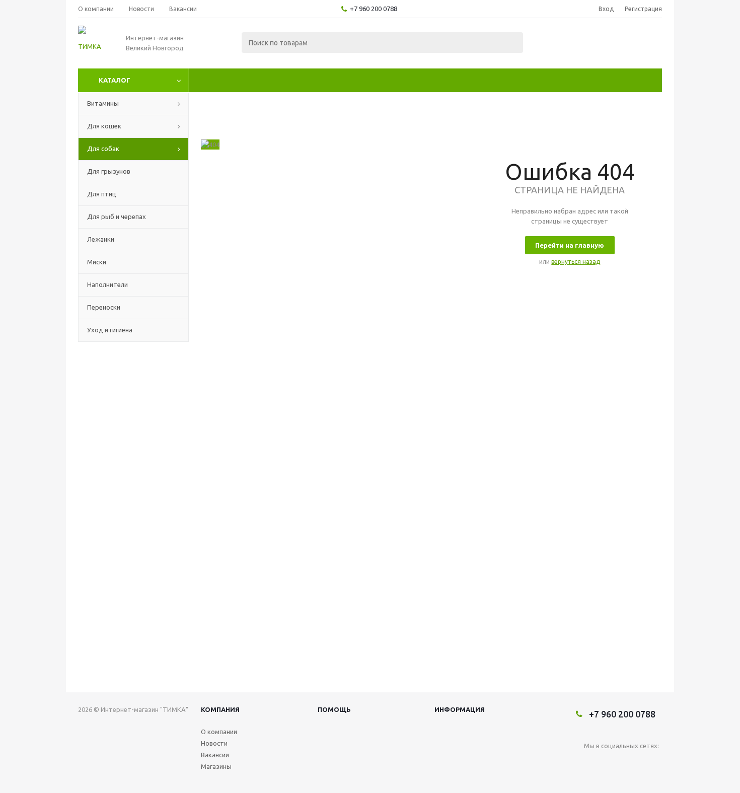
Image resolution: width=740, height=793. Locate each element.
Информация (459, 709)
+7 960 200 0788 (373, 8)
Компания (220, 709)
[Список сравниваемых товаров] (551, 43)
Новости (214, 743)
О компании (219, 731)
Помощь (334, 709)
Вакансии (215, 754)
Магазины (216, 766)
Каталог (114, 80)
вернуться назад (575, 261)
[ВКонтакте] (592, 762)
